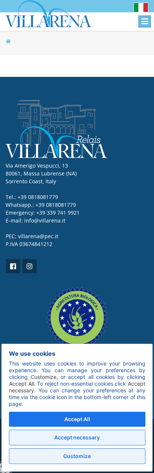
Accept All (77, 419)
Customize (77, 456)
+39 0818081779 (56, 204)
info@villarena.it (44, 220)
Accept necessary (77, 437)
